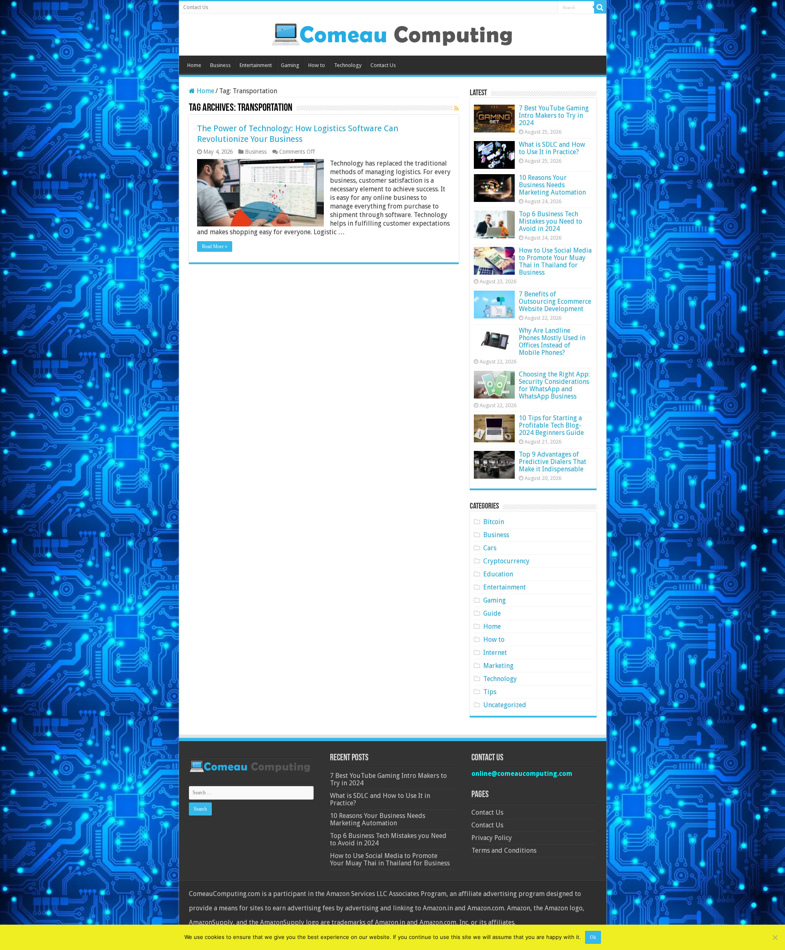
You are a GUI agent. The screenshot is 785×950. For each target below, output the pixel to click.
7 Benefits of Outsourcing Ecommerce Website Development (555, 301)
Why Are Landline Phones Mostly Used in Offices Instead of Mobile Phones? (552, 341)
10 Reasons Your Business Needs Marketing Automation (552, 185)
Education (498, 574)
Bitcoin (493, 522)
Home (194, 65)
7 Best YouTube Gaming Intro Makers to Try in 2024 (554, 115)
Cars (489, 548)
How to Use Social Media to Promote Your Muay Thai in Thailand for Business (555, 261)
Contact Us (195, 7)
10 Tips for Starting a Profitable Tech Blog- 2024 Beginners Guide (551, 425)
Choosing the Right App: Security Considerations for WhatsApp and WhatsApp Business (554, 385)
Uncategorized (504, 705)
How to (316, 65)
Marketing (498, 666)
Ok (593, 937)
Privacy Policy (491, 838)
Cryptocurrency (506, 561)
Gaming (290, 65)
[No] (775, 937)
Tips (489, 692)
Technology (347, 65)
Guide (492, 613)
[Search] (600, 7)
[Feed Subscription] (456, 108)
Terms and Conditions (503, 850)
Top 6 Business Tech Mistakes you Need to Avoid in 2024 (550, 221)
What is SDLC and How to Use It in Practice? (552, 148)
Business (220, 65)
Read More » (214, 246)
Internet (495, 652)
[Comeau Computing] (392, 33)
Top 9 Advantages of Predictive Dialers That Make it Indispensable (552, 461)
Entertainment (256, 65)
